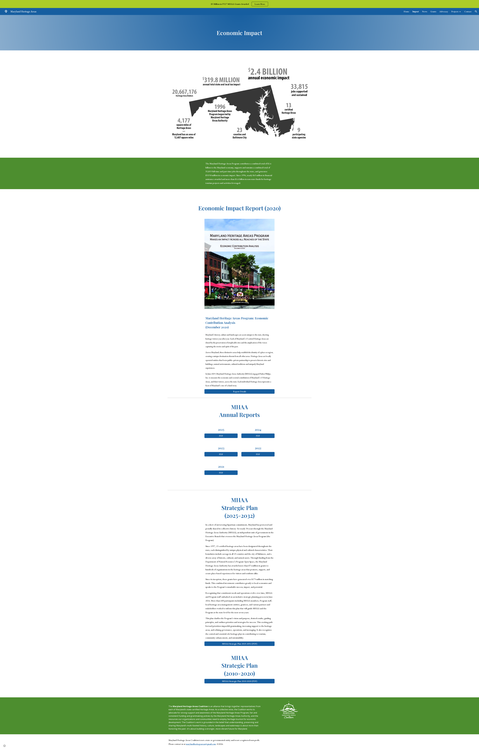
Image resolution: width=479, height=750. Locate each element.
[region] (239, 4)
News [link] (424, 11)
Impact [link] (415, 11)
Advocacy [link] (443, 11)
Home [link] (406, 11)
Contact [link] (468, 11)
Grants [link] (433, 11)
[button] (476, 11)
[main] (239, 33)
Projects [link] (454, 11)
